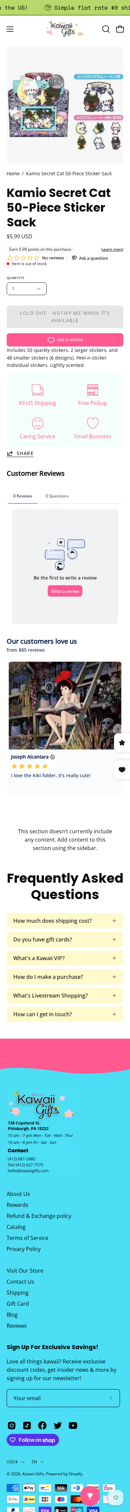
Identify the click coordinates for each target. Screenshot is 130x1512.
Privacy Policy (24, 1249)
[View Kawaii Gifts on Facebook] (42, 1426)
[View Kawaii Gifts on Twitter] (58, 1426)
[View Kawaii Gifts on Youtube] (73, 1426)
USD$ (12, 1462)
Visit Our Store (25, 1270)
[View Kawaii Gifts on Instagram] (12, 1426)
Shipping (18, 1292)
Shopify (75, 1474)
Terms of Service (27, 1238)
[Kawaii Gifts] (65, 28)
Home (13, 173)
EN (34, 1462)
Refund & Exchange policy (39, 1216)
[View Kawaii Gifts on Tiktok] (27, 1426)
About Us (18, 1194)
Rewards (17, 1205)
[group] (65, 7)
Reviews (17, 1325)
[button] (105, 29)
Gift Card (18, 1303)
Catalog (16, 1227)
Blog (12, 1314)
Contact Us (20, 1281)
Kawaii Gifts (33, 1474)
